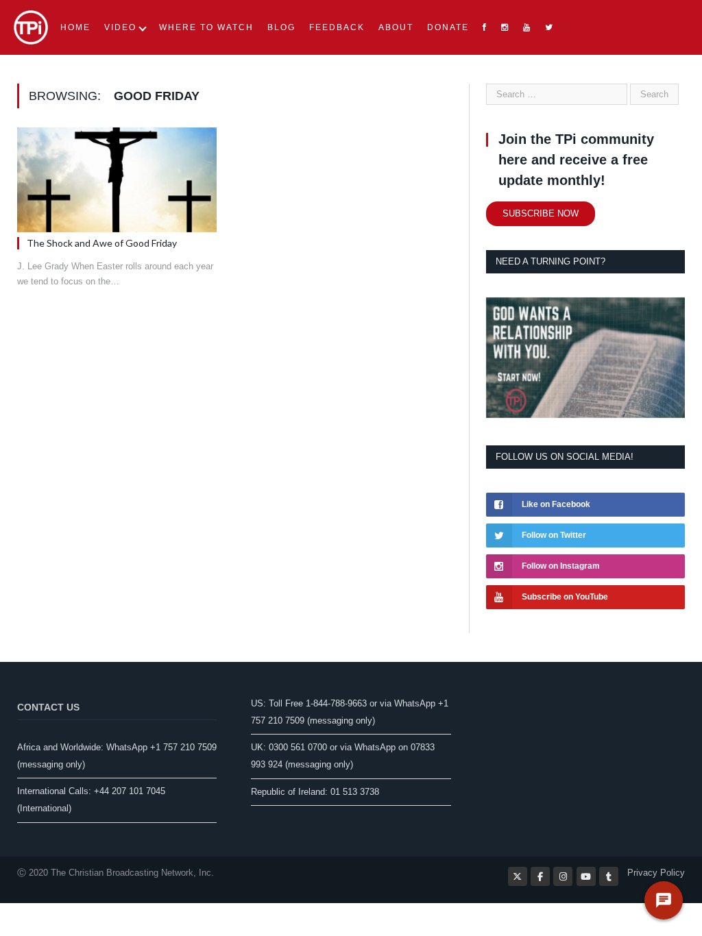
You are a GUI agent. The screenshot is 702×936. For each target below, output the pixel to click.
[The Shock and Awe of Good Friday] (117, 179)
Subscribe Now (541, 213)
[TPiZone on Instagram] (562, 876)
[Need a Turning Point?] (585, 415)
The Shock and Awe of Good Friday (102, 243)
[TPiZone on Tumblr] (608, 876)
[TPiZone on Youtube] (586, 876)
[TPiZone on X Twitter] (517, 876)
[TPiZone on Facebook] (540, 876)
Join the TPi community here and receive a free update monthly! (576, 160)
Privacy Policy (656, 872)
